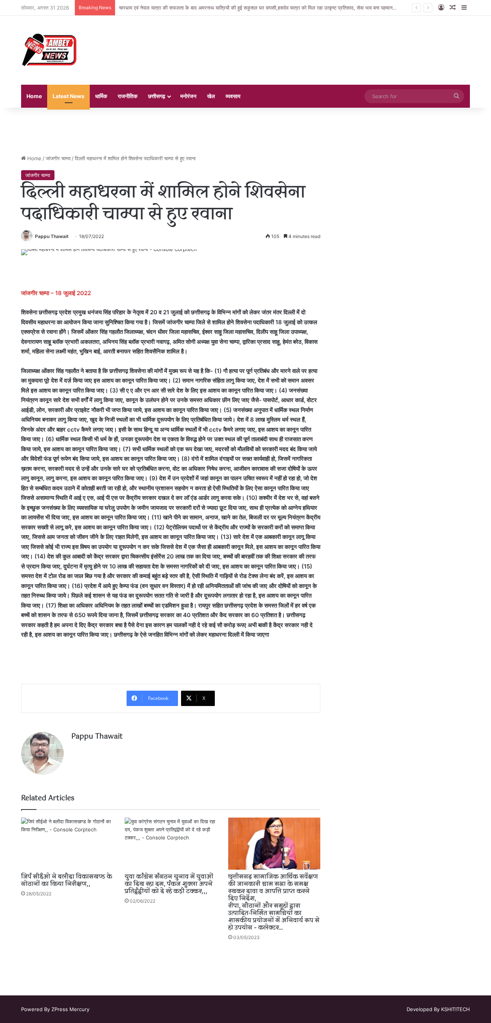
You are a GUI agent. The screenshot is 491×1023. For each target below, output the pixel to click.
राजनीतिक (127, 96)
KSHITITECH (455, 1009)
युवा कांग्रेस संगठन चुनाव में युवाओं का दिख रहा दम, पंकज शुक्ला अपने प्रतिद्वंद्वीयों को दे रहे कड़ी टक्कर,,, (169, 884)
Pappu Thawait (52, 236)
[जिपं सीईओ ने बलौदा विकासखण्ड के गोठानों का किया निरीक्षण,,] (67, 843)
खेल (211, 96)
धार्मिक (101, 96)
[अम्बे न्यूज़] (50, 50)
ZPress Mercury (70, 1009)
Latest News (68, 96)
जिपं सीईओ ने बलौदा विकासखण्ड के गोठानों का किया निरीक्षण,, (66, 880)
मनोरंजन (188, 96)
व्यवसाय (233, 96)
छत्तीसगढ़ (156, 96)
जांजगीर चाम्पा (58, 158)
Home (34, 96)
